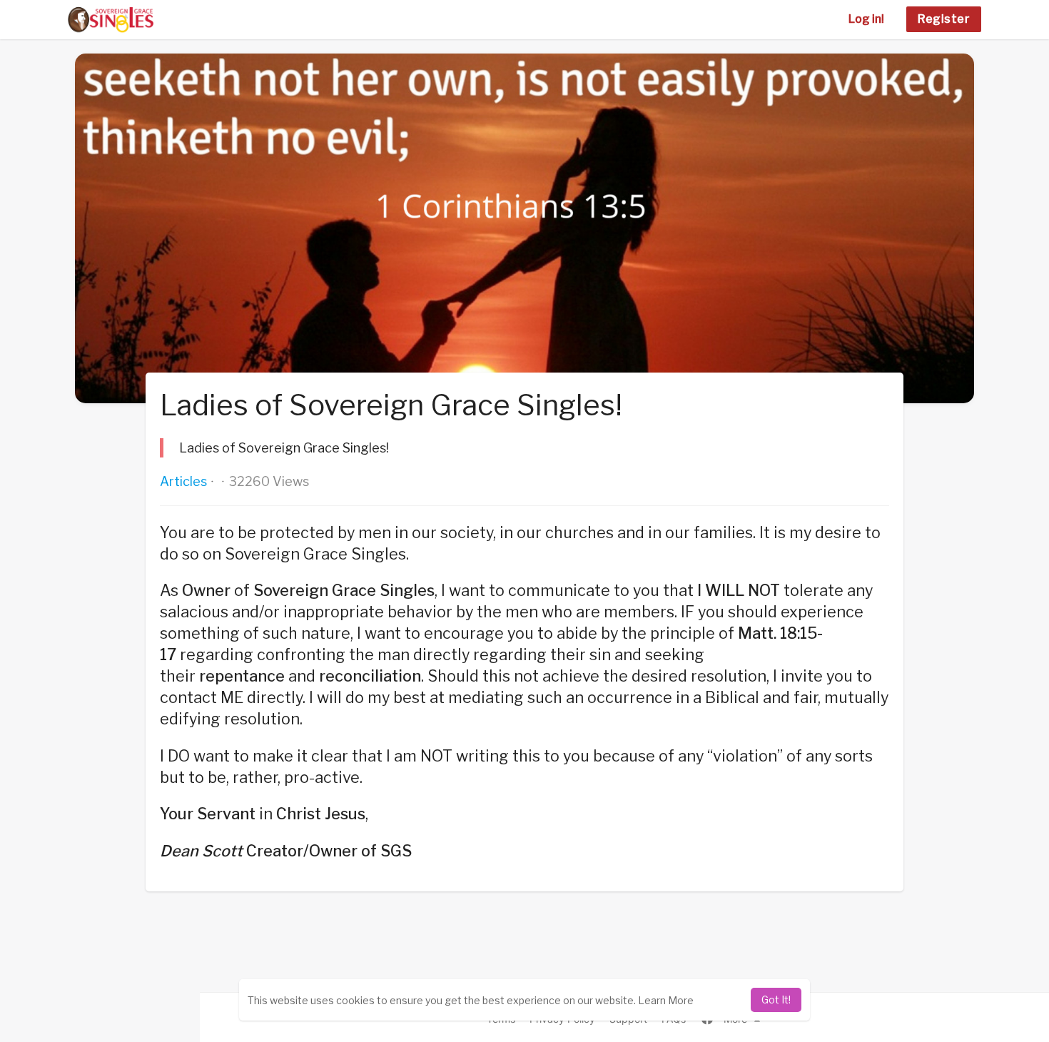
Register (944, 19)
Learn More (666, 1000)
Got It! (776, 999)
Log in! (866, 19)
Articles (183, 481)
